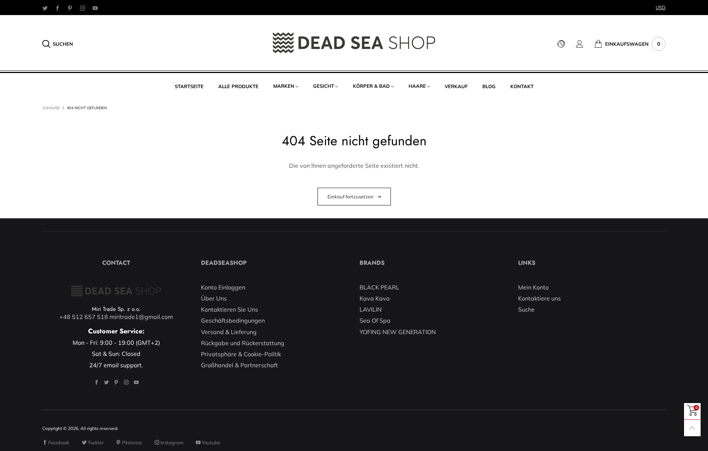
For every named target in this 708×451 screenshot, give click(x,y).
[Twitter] (45, 7)
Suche (526, 309)
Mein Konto (533, 287)
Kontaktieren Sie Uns (229, 309)
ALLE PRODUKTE (238, 86)
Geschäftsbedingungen (233, 320)
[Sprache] (567, 44)
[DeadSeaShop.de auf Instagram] (126, 382)
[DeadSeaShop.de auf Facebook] (96, 382)
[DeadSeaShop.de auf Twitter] (106, 382)
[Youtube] (95, 7)
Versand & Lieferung (229, 332)
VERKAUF (456, 86)
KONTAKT (522, 86)
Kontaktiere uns (539, 298)
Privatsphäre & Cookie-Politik (241, 354)
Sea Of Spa (375, 320)
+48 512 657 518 (83, 316)
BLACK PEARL (379, 287)
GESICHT (323, 86)
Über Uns (214, 298)
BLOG (489, 86)
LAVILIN (371, 309)
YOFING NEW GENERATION (398, 332)
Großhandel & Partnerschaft (239, 365)
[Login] (585, 44)
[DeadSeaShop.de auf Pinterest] (116, 382)
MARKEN (283, 86)
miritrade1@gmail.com (141, 316)
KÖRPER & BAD (371, 86)
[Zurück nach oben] (692, 428)
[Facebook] (57, 7)
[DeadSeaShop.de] (354, 42)
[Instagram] (82, 7)
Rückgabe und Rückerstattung (242, 343)
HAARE (417, 86)
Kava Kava (375, 298)
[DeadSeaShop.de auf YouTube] (136, 382)
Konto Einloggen (223, 287)
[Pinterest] (70, 7)
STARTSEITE (189, 86)
